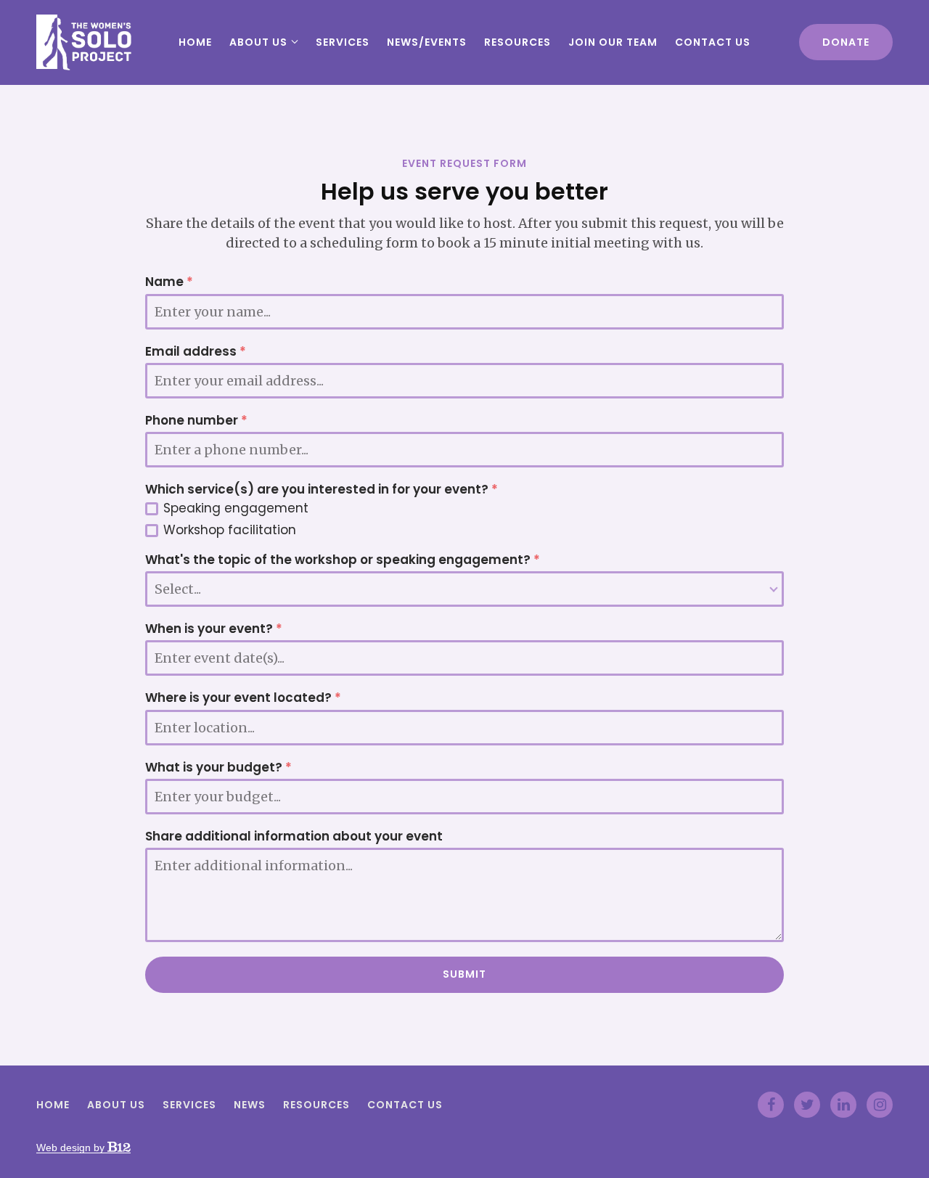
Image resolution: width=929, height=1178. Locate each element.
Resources (517, 42)
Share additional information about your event (294, 836)
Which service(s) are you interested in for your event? (321, 489)
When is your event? (213, 629)
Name (169, 282)
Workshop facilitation (229, 530)
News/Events (427, 42)
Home (195, 42)
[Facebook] (770, 1104)
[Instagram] (879, 1104)
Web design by (71, 1147)
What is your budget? (218, 767)
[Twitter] (807, 1104)
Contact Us (712, 42)
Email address (195, 351)
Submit (464, 974)
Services (342, 42)
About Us (258, 42)
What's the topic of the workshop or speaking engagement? (342, 560)
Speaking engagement (235, 508)
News (250, 1105)
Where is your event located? (243, 697)
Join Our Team (613, 42)
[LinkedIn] (843, 1104)
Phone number (196, 420)
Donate (845, 42)
